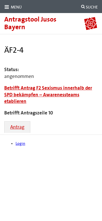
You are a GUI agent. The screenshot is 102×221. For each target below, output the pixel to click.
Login (20, 143)
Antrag (17, 127)
